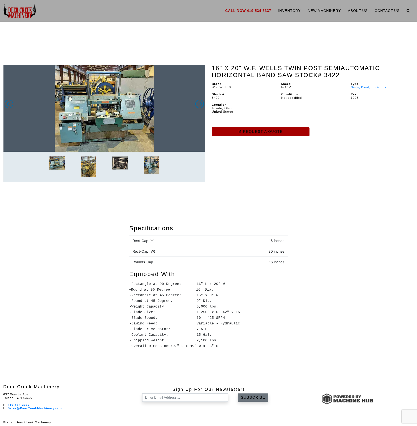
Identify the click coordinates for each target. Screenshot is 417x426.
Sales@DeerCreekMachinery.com (35, 408)
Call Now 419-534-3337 (248, 11)
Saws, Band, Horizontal (369, 87)
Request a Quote (262, 131)
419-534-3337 (19, 404)
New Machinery (324, 11)
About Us (358, 11)
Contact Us (387, 11)
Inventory (289, 11)
